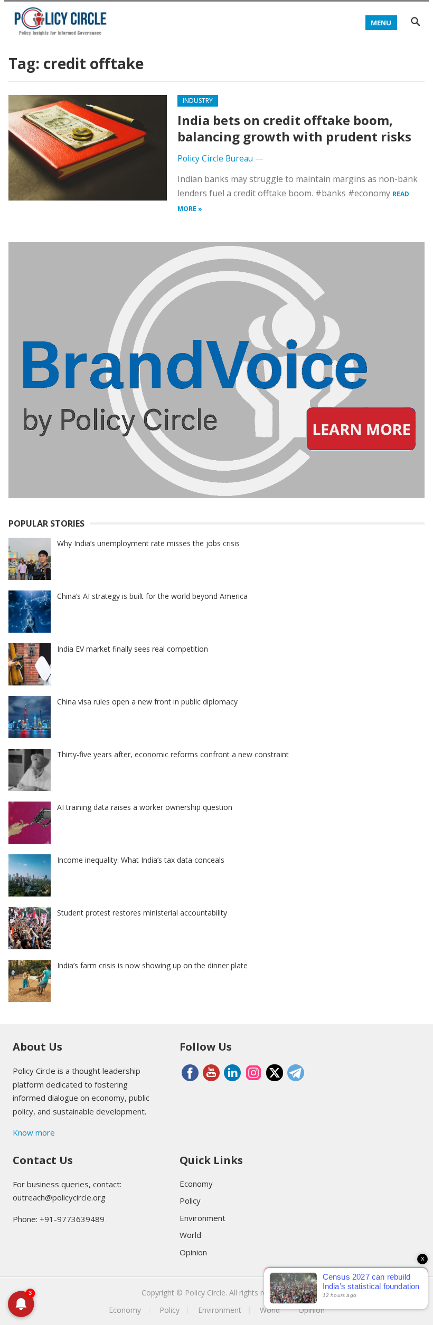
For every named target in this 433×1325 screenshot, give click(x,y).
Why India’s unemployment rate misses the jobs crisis (148, 543)
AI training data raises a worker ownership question (144, 807)
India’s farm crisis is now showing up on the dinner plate (152, 965)
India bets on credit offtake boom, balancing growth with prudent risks (294, 128)
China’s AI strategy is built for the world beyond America (152, 596)
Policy (190, 1200)
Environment (202, 1218)
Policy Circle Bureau (215, 158)
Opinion (193, 1252)
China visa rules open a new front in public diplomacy (147, 702)
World (190, 1234)
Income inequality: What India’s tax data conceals (140, 860)
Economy (196, 1183)
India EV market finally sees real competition (132, 649)
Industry (198, 100)
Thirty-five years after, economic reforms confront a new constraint (173, 754)
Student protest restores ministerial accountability (142, 913)
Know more (34, 1132)
